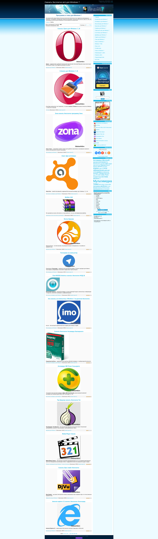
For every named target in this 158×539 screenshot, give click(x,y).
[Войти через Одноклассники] (109, 153)
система (104, 177)
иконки (107, 187)
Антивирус (97, 160)
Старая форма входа (103, 156)
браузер (103, 165)
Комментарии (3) (74, 295)
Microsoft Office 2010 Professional (103, 127)
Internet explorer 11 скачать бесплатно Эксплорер (68, 501)
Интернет (107, 189)
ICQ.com (98, 201)
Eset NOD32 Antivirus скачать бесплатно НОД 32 (69, 275)
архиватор (96, 162)
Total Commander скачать (102, 140)
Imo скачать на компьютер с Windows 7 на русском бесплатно (69, 298)
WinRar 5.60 (69, 197)
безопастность (97, 187)
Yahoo (97, 202)
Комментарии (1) (74, 396)
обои (109, 184)
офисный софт (96, 165)
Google (97, 195)
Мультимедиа (102, 181)
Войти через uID (102, 149)
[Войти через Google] (105, 152)
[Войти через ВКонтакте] (96, 153)
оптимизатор (105, 172)
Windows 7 (96, 178)
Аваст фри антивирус (69, 156)
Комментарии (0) (68, 67)
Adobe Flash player (100, 131)
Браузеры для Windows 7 (51, 67)
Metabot (98, 207)
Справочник (97, 177)
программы (96, 186)
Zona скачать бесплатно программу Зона (68, 113)
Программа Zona (100, 136)
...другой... (98, 208)
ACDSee (98, 125)
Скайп (97, 142)
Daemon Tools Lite (100, 134)
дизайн (103, 163)
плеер (106, 184)
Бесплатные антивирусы (102, 123)
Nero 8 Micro (99, 138)
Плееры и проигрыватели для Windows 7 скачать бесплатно (57, 464)
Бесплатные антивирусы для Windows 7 (54, 193)
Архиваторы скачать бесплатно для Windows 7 (55, 215)
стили (104, 168)
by (103, 189)
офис (106, 163)
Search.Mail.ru (99, 198)
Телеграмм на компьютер (68, 253)
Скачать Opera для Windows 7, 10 (69, 28)
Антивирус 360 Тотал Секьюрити (69, 366)
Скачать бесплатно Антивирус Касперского (68, 331)
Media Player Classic (68, 434)
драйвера (103, 186)
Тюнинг (105, 166)
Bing (97, 199)
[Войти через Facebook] (99, 153)
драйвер (99, 172)
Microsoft (105, 160)
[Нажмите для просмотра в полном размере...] (69, 62)
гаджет (100, 168)
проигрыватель (98, 189)
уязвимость (104, 162)
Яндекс (97, 196)
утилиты (104, 187)
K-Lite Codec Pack (102, 175)
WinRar (97, 129)
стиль (108, 186)
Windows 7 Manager (98, 173)
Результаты (99, 211)
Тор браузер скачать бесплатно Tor (69, 400)
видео (110, 163)
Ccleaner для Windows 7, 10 (69, 71)
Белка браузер (69, 219)
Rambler (98, 204)
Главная (47, 22)
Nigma (97, 205)
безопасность (97, 163)
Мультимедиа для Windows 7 (51, 152)
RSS (112, 1)
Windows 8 (101, 166)
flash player (102, 184)
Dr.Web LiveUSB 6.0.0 (101, 145)
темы (95, 184)
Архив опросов (105, 211)
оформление (98, 170)
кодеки (96, 168)
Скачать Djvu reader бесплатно (68, 467)
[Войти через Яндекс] (102, 153)
